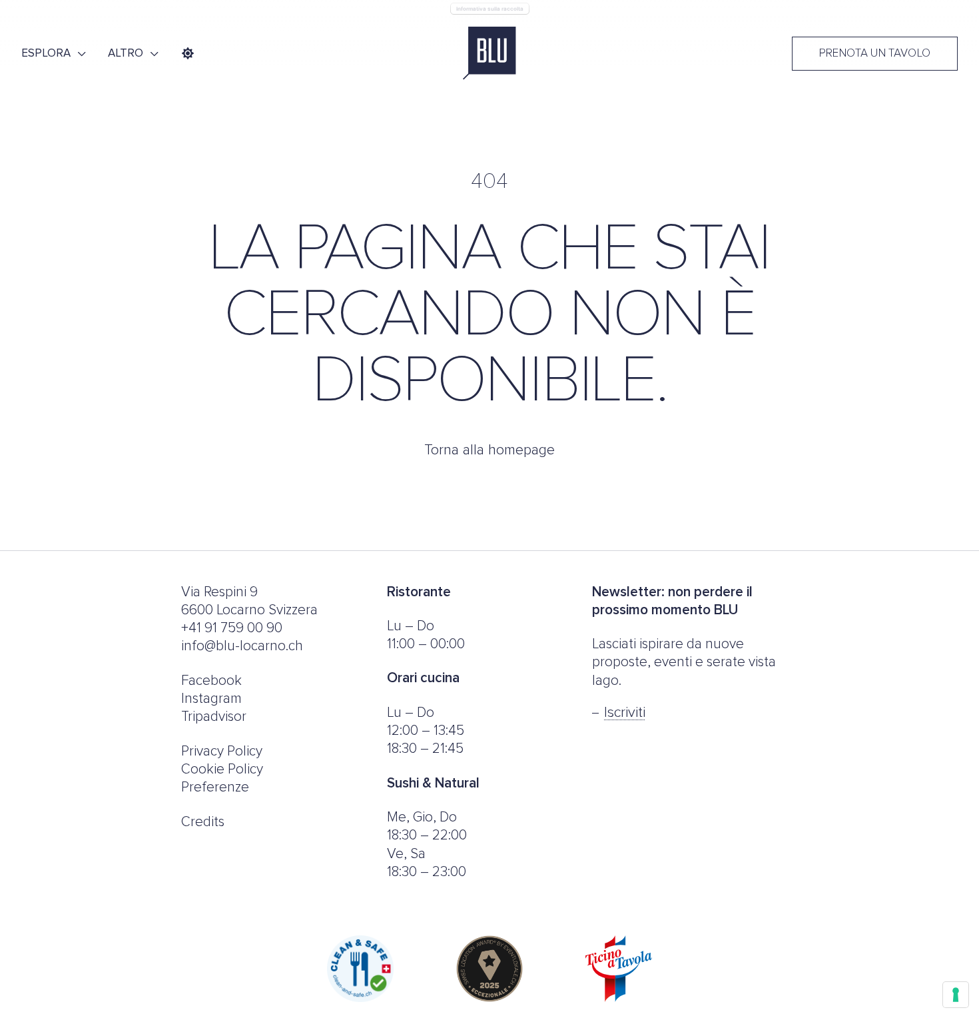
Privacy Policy (221, 751)
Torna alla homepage (489, 450)
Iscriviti (624, 713)
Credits (202, 822)
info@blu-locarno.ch (242, 646)
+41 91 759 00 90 (231, 628)
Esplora (46, 53)
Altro (125, 53)
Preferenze (215, 787)
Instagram (211, 699)
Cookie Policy (222, 769)
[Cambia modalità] (187, 53)
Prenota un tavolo (874, 53)
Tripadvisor (213, 717)
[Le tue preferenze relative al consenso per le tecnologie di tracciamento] (955, 994)
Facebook (211, 681)
